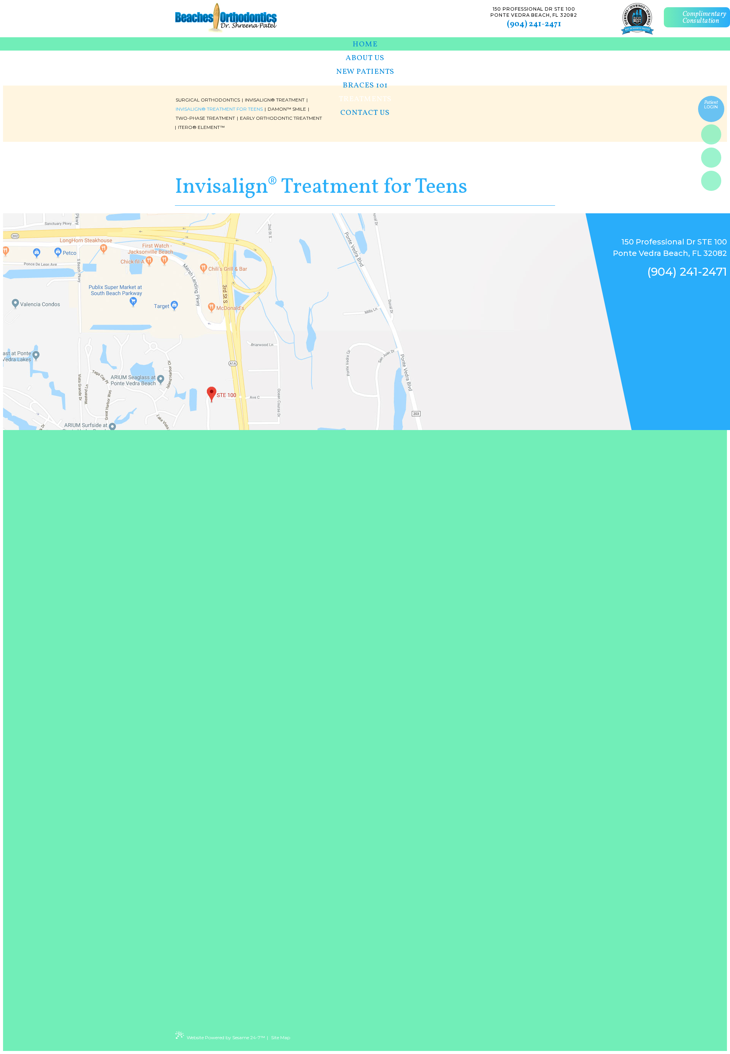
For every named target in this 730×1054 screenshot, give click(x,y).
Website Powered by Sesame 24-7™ (226, 1037)
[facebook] (711, 134)
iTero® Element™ (201, 127)
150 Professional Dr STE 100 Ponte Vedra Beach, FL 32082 (533, 12)
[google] (711, 158)
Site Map (280, 1037)
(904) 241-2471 (534, 24)
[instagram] (711, 181)
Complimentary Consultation (704, 18)
